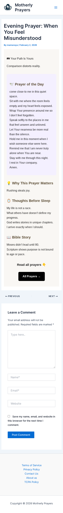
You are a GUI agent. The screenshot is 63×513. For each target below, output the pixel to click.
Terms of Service (31, 465)
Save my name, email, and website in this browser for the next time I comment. (31, 420)
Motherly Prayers (24, 7)
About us (31, 477)
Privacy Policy (31, 469)
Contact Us (31, 473)
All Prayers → (32, 276)
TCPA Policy (31, 482)
